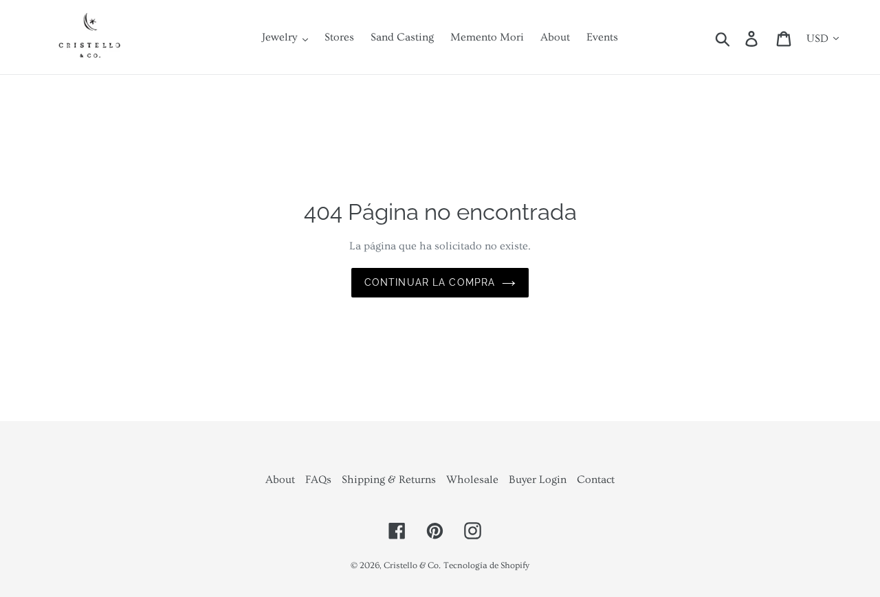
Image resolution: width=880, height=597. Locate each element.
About (280, 479)
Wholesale (472, 479)
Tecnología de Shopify (486, 565)
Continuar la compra (429, 282)
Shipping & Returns (389, 479)
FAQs (318, 479)
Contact (596, 479)
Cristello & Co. (412, 565)
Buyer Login (537, 479)
